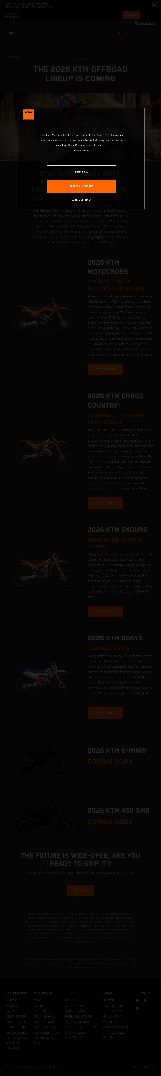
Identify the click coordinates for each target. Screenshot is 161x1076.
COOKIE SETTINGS (82, 199)
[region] (81, 158)
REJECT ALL (81, 171)
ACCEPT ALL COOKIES (81, 186)
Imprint (86, 150)
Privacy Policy (78, 150)
